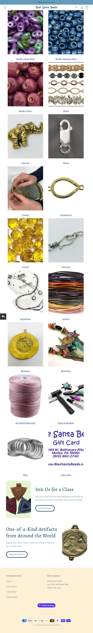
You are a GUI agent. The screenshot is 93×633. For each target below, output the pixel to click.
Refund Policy (11, 592)
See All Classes (45, 508)
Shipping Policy (12, 597)
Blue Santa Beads (43, 625)
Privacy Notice (11, 586)
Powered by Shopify (54, 625)
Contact (9, 581)
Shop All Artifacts (17, 554)
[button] (5, 7)
